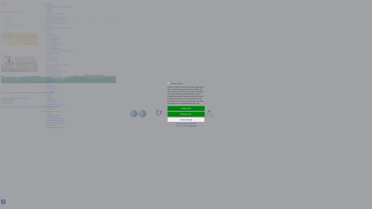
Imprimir (193, 123)
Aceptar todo (186, 108)
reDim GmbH (193, 126)
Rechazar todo (186, 114)
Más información (182, 123)
